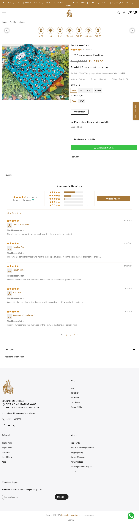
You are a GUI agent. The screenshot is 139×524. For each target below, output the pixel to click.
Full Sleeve (75, 397)
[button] (77, 49)
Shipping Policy (77, 452)
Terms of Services (78, 457)
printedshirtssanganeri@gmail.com (21, 413)
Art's (4, 462)
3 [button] (70, 335)
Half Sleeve (75, 402)
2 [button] (66, 335)
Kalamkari (6, 452)
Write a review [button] (113, 198)
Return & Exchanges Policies (82, 447)
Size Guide (75, 157)
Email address (77, 127)
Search (71, 520)
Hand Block (7, 457)
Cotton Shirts (76, 407)
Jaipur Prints (7, 443)
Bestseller (74, 393)
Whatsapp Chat (104, 147)
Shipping (85, 67)
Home (4, 22)
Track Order (75, 443)
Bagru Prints (7, 447)
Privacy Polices (77, 462)
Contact (74, 471)
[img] (13, 221)
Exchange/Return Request (81, 466)
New (73, 388)
